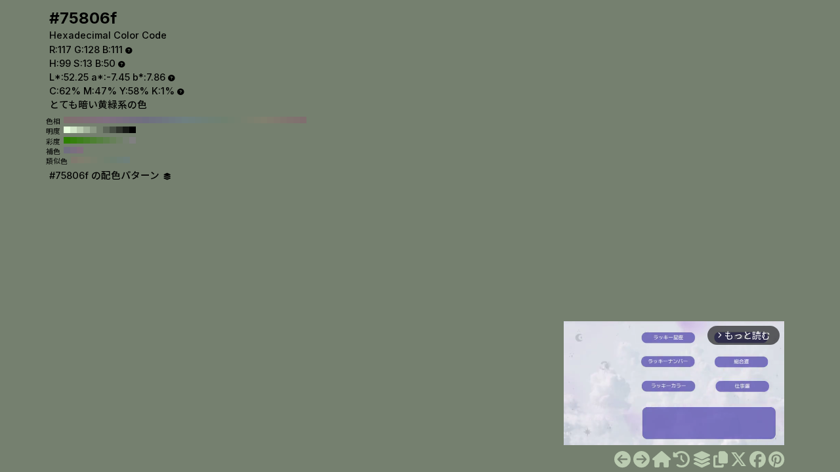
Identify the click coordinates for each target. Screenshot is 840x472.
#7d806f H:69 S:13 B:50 (87, 160)
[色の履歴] (681, 459)
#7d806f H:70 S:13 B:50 (257, 120)
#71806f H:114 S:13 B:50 (107, 160)
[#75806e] (622, 459)
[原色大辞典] (661, 459)
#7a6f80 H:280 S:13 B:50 (119, 120)
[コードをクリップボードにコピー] (720, 459)
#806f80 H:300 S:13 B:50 (106, 120)
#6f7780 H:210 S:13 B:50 (165, 120)
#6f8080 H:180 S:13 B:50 (185, 120)
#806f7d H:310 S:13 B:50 (99, 120)
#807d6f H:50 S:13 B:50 (270, 120)
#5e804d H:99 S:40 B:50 (106, 140)
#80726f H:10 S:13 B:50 (296, 120)
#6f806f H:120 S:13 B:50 (224, 120)
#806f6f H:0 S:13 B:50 (303, 120)
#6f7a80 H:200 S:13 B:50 (172, 120)
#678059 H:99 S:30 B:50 (113, 140)
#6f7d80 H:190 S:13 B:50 (178, 120)
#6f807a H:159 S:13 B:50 (126, 160)
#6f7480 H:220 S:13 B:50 (159, 120)
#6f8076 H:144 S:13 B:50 (120, 160)
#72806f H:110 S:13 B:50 (231, 120)
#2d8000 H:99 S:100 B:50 (67, 140)
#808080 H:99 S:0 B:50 (132, 140)
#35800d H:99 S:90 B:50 (73, 140)
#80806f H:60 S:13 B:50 (264, 120)
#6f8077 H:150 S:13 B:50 (204, 120)
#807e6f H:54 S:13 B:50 (80, 160)
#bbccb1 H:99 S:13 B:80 (80, 130)
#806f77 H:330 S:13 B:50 (86, 120)
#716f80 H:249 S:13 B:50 (67, 150)
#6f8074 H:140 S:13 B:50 (211, 120)
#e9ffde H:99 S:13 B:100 (67, 130)
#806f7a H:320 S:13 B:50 (93, 120)
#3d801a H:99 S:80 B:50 (80, 140)
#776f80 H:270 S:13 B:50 (126, 120)
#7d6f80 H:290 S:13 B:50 (113, 120)
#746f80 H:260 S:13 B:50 (132, 120)
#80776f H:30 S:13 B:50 (283, 120)
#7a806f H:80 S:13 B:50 (250, 120)
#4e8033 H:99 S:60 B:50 (93, 140)
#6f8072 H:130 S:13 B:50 (218, 120)
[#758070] (641, 459)
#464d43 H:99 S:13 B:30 (113, 130)
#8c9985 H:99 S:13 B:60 (93, 130)
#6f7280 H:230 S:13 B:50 (152, 120)
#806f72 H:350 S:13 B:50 (73, 120)
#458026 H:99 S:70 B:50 (86, 140)
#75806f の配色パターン (105, 176)
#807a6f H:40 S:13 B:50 (277, 120)
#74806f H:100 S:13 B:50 (237, 120)
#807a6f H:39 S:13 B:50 (74, 160)
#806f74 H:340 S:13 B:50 (80, 120)
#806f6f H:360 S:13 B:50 (67, 120)
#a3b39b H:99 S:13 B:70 (86, 130)
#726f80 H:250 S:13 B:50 (139, 120)
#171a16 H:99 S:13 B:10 (126, 130)
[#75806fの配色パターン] (701, 459)
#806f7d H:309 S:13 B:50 (80, 150)
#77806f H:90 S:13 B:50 (244, 120)
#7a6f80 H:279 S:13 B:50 (73, 150)
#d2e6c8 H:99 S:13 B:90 (73, 130)
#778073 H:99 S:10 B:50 (126, 140)
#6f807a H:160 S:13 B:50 (198, 120)
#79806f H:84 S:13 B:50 (94, 160)
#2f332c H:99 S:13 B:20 (119, 130)
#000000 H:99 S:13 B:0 (132, 130)
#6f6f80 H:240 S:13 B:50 (145, 120)
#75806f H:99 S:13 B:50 (99, 130)
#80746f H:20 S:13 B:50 (290, 120)
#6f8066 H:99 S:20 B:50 (119, 140)
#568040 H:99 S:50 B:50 (99, 140)
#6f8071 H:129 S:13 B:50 (113, 160)
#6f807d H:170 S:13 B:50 (191, 120)
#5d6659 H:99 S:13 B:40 (106, 130)
